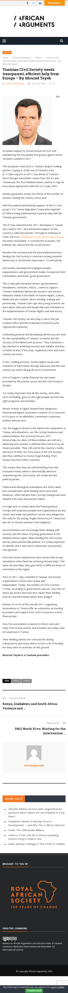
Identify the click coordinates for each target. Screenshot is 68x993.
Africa (16, 681)
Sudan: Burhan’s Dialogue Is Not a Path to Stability (36, 844)
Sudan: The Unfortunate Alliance (26, 830)
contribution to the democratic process (42, 236)
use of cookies (57, 987)
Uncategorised (15, 83)
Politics (7, 52)
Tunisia (26, 681)
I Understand (34, 990)
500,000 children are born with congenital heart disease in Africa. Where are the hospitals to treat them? (36, 812)
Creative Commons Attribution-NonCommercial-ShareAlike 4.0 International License (32, 946)
